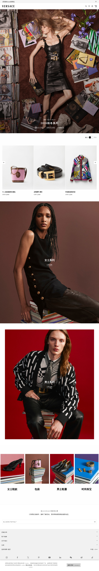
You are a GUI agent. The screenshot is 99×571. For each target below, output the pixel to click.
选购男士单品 (51, 127)
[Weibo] (81, 557)
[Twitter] (28, 557)
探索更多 (61, 127)
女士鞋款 (12, 489)
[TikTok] (92, 557)
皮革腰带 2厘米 (6, 192)
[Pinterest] (39, 557)
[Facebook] (17, 557)
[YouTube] (49, 557)
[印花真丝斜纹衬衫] (49, 168)
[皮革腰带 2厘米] (18, 168)
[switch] (91, 137)
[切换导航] (96, 6)
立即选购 (49, 264)
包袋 (37, 489)
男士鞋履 (62, 489)
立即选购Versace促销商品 (8, 1)
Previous (3, 162)
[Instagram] (7, 557)
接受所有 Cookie (74, 565)
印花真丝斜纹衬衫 (39, 192)
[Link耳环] (81, 168)
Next (95, 162)
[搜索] (86, 6)
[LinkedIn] (60, 557)
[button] (92, 6)
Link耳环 (68, 192)
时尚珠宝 (87, 489)
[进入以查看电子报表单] (95, 522)
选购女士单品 (39, 127)
